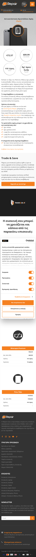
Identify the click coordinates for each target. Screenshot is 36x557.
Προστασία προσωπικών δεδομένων (12, 451)
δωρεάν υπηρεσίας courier (12, 115)
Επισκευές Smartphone (8, 477)
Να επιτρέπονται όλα (18, 302)
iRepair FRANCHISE (7, 467)
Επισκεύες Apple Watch (8, 488)
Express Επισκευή (7, 11)
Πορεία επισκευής (6, 459)
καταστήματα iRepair (10, 109)
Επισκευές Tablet (6, 485)
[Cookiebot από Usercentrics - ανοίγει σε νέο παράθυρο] (26, 241)
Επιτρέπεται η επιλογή (18, 308)
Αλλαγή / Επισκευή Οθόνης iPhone (12, 496)
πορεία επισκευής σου (28, 11)
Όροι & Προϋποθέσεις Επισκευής (11, 465)
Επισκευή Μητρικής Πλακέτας (10, 490)
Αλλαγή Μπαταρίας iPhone (9, 493)
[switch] (31, 278)
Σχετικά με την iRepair (8, 446)
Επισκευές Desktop (7, 482)
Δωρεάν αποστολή (7, 454)
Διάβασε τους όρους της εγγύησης (12, 149)
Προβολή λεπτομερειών (22, 297)
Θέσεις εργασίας (6, 449)
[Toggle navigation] (32, 4)
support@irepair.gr (9, 537)
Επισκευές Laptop (6, 480)
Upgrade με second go (18, 184)
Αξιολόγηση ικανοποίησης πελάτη (11, 457)
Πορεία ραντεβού (6, 462)
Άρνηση (18, 314)
